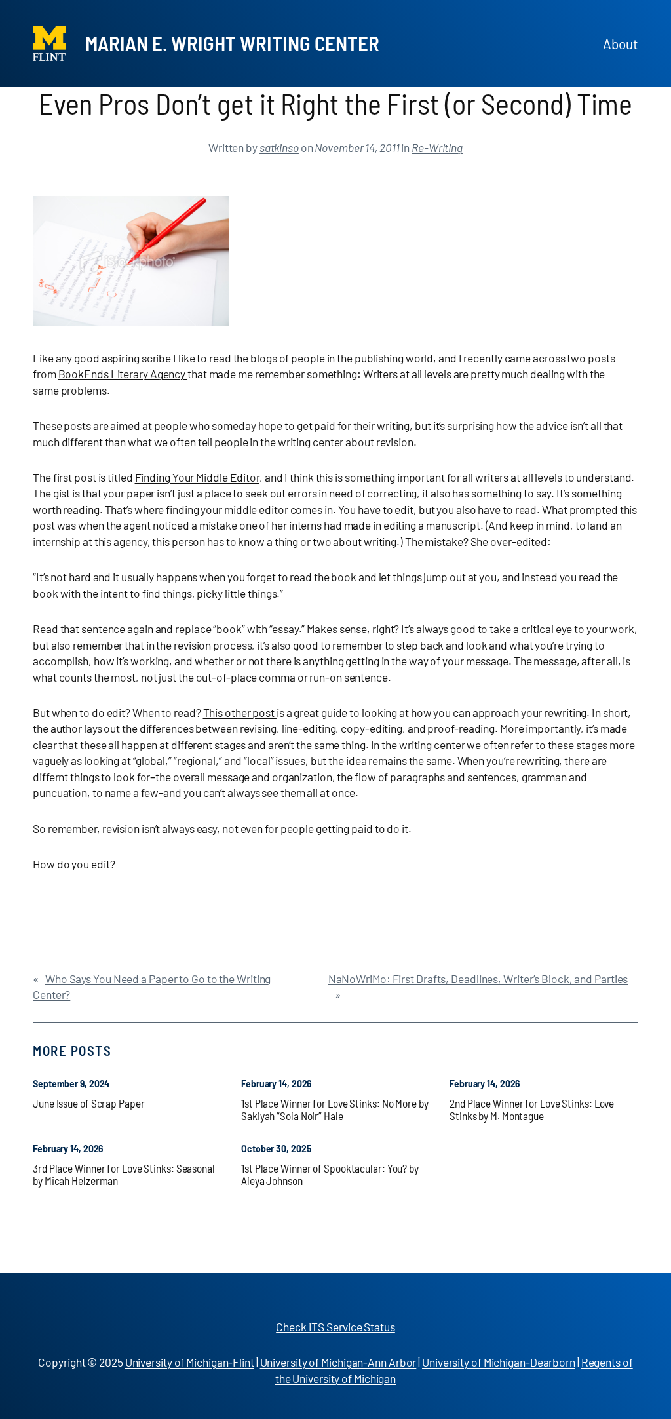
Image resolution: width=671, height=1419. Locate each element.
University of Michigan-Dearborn (498, 1362)
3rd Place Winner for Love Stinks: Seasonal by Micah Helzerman (124, 1175)
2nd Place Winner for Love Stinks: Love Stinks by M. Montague (532, 1110)
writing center (312, 441)
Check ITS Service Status (335, 1326)
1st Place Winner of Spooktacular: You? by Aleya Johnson (330, 1175)
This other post (240, 712)
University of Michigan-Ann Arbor (338, 1362)
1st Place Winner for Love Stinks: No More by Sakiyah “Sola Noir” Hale (335, 1110)
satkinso (279, 147)
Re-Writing (437, 147)
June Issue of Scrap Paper (89, 1103)
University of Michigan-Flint (189, 1362)
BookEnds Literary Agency (123, 373)
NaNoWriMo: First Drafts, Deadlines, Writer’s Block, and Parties (478, 978)
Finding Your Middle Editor (197, 477)
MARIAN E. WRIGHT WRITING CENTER (232, 43)
